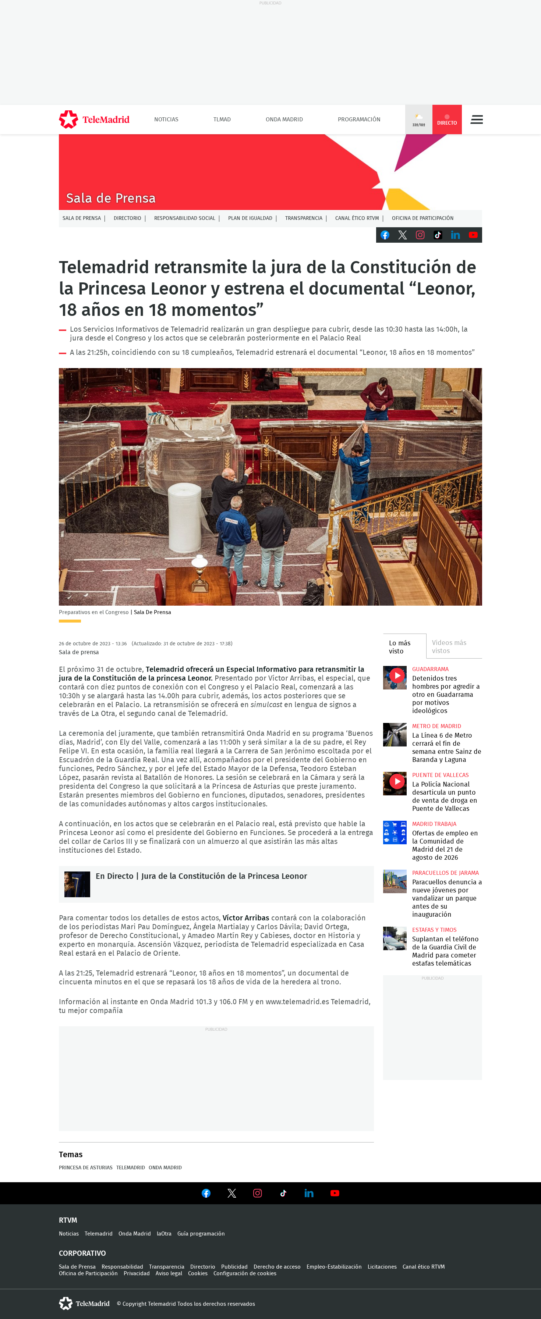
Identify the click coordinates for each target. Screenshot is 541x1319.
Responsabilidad (122, 1267)
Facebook (385, 235)
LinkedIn (455, 235)
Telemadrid (130, 1167)
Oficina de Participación (423, 218)
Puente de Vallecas (440, 775)
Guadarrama (430, 669)
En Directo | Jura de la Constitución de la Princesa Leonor (77, 884)
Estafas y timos (434, 930)
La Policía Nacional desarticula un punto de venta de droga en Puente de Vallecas (394, 783)
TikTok (438, 235)
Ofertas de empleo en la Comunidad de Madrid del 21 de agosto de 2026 (394, 832)
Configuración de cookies (244, 1273)
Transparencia (303, 218)
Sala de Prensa (82, 218)
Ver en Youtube (335, 1193)
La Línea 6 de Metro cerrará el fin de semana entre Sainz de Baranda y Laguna (394, 734)
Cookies (198, 1273)
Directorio (127, 218)
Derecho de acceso (277, 1267)
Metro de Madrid (436, 726)
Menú (476, 119)
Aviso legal (169, 1273)
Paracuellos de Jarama (445, 873)
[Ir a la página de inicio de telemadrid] (94, 119)
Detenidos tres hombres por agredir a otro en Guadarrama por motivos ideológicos (394, 677)
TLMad (222, 119)
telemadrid (84, 1304)
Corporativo (82, 1253)
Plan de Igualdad (250, 218)
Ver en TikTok (283, 1195)
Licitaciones (382, 1267)
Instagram (420, 235)
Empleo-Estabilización (334, 1267)
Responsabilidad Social (184, 218)
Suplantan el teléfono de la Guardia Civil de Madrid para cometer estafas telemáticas (394, 938)
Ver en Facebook (206, 1195)
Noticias (166, 119)
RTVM (68, 1220)
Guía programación (201, 1234)
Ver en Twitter (231, 1195)
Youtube (473, 235)
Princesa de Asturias (86, 1167)
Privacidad (137, 1273)
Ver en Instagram (257, 1193)
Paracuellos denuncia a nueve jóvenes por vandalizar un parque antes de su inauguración (394, 881)
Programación (359, 119)
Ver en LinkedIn (309, 1193)
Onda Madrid (284, 119)
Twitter (402, 235)
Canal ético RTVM (357, 218)
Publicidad (234, 1267)
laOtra (164, 1234)
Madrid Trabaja (434, 824)
